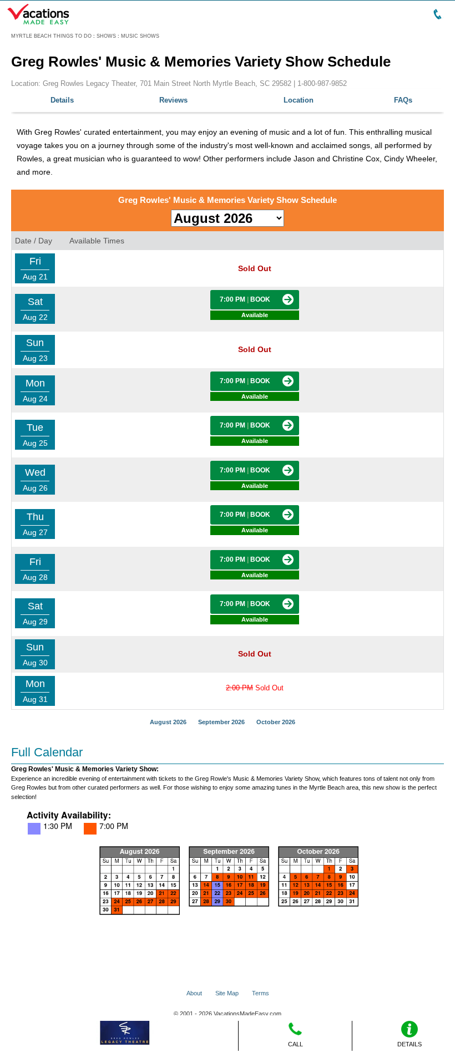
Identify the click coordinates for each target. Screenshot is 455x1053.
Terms (260, 993)
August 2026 (168, 722)
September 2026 (221, 722)
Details (62, 100)
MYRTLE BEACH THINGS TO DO (51, 36)
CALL (295, 1044)
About (194, 993)
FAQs (403, 100)
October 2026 (275, 722)
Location (299, 100)
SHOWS (106, 36)
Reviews (173, 100)
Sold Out (255, 688)
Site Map (227, 993)
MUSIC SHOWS (140, 36)
